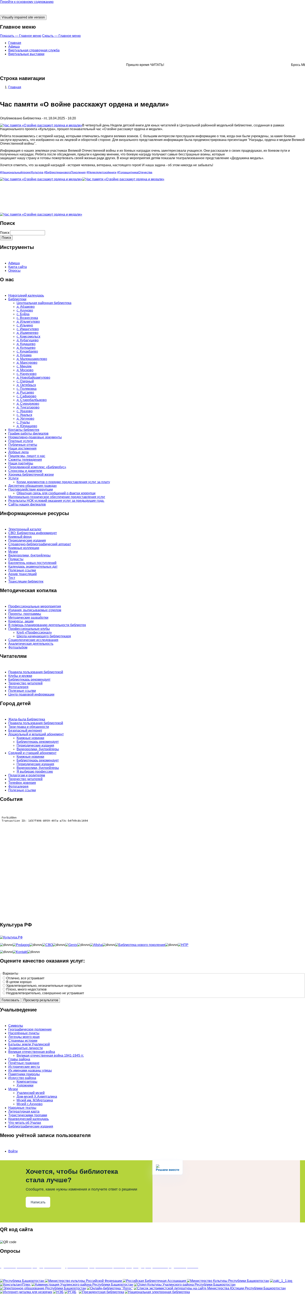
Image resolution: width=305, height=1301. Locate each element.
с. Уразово (25, 411)
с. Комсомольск (28, 336)
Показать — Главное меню (20, 36)
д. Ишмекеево (27, 333)
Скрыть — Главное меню (61, 36)
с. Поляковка (27, 388)
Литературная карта (23, 1111)
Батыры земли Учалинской (29, 1044)
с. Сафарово (26, 396)
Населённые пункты (23, 1033)
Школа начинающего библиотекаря (44, 636)
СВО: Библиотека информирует (32, 533)
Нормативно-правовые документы (35, 437)
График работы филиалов (28, 433)
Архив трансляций (22, 574)
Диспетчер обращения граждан (32, 485)
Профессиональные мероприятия (34, 606)
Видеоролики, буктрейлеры (29, 555)
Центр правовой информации (31, 694)
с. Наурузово (27, 374)
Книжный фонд (20, 536)
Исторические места (24, 1066)
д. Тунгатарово (28, 407)
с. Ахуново (25, 310)
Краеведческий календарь (28, 1119)
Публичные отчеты (22, 444)
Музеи (13, 551)
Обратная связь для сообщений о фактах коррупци (56, 493)
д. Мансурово (27, 362)
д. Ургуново (25, 418)
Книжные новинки (30, 738)
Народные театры (22, 1107)
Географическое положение (30, 1029)
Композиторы (27, 1081)
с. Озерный (25, 381)
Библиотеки (17, 299)
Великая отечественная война (31, 1052)
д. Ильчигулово (28, 321)
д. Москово (25, 370)
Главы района (19, 1059)
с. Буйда (23, 314)
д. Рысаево (25, 392)
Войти (13, 1151)
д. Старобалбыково (32, 400)
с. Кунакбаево (27, 351)
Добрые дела (18, 452)
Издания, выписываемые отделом (34, 610)
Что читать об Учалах (24, 1122)
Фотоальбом (17, 647)
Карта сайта (17, 267)
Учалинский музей (31, 1093)
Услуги (13, 478)
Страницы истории (22, 1040)
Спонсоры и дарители (25, 471)
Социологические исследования (33, 640)
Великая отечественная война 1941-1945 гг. (50, 1055)
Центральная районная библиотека (44, 303)
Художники (25, 1085)
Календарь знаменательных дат (32, 566)
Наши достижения (22, 448)
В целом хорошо (19, 982)
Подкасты (15, 559)
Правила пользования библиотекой (35, 672)
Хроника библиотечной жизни (31, 474)
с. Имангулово (28, 329)
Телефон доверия (22, 782)
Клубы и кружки (20, 676)
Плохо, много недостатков (26, 989)
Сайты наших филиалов (27, 504)
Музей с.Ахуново (30, 1104)
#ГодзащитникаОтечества (134, 172)
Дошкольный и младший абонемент (36, 734)
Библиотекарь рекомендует (29, 679)
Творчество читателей (25, 683)
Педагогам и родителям (26, 775)
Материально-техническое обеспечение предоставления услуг (56, 497)
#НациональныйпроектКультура (21, 172)
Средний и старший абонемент (32, 753)
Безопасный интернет (25, 730)
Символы (15, 1025)
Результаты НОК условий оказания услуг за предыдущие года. (56, 500)
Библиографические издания (30, 1126)
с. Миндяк (24, 366)
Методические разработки (28, 617)
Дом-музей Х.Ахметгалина (37, 1096)
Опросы (14, 270)
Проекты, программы (24, 614)
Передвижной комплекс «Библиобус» (37, 467)
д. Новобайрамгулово (33, 377)
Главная (14, 43)
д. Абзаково (26, 306)
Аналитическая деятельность (30, 643)
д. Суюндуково (28, 403)
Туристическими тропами (27, 1115)
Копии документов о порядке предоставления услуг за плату (63, 482)
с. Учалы (23, 422)
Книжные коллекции (23, 548)
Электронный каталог (24, 529)
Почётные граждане (23, 1063)
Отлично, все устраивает (25, 978)
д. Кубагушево (28, 340)
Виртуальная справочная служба (34, 50)
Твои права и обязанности (28, 727)
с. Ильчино (25, 325)
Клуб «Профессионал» (34, 632)
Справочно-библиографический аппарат (39, 544)
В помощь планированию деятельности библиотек (47, 625)
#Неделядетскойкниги (101, 172)
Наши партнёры (20, 463)
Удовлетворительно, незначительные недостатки (44, 985)
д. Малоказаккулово (32, 359)
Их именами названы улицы (30, 1070)
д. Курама (24, 355)
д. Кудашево (26, 344)
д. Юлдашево (27, 426)
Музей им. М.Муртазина (35, 1100)
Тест (11, 578)
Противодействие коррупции (30, 489)
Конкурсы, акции (21, 621)
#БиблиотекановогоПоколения (65, 172)
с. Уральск (24, 415)
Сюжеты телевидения (25, 459)
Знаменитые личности (25, 1048)
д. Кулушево (26, 347)
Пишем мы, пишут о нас (26, 456)
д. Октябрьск (26, 385)
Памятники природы (24, 1074)
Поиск (4, 232)
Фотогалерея (18, 687)
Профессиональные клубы (29, 628)
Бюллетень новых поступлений (32, 563)
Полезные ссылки (22, 570)
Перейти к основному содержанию (27, 2)
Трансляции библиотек (25, 581)
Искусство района (22, 1078)
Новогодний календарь (26, 295)
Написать (38, 1202)
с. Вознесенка (27, 318)
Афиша (14, 46)
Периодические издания (27, 540)
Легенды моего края (24, 1037)
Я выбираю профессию (35, 771)
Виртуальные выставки (26, 54)
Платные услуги (20, 441)
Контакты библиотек (23, 430)
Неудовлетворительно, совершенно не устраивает (45, 993)
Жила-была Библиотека (26, 719)
